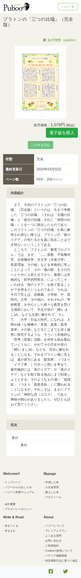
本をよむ (10, 530)
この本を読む (40, 145)
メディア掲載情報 (56, 555)
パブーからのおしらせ (18, 487)
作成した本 (52, 482)
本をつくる (11, 525)
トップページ (13, 482)
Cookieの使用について (58, 550)
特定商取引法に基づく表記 (61, 560)
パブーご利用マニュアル (19, 492)
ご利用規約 (52, 545)
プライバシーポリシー (18, 509)
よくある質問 (53, 535)
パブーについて (54, 525)
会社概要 (10, 504)
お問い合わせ (53, 540)
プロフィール (53, 497)
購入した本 (52, 492)
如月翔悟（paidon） (63, 40)
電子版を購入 (61, 132)
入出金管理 (52, 487)
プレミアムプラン (56, 530)
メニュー (66, 6)
